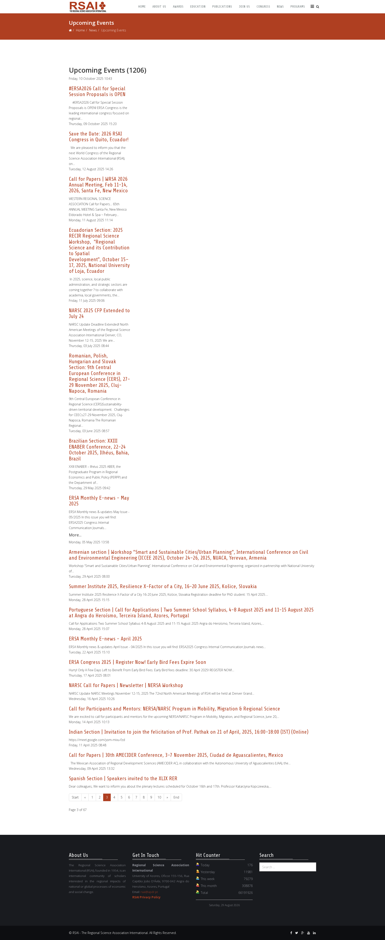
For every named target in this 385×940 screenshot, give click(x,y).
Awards (178, 6)
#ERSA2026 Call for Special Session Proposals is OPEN (97, 91)
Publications (222, 6)
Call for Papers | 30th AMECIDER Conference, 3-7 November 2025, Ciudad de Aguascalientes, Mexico (176, 755)
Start (75, 797)
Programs (298, 6)
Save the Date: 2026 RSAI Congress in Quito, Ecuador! (99, 137)
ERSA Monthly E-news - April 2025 (105, 639)
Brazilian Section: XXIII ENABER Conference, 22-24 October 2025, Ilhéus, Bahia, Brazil (99, 450)
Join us (244, 6)
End (176, 797)
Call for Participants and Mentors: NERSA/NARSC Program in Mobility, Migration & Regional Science (174, 709)
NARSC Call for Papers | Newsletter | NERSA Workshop (126, 685)
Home (142, 6)
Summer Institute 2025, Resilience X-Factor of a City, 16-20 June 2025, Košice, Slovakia (163, 586)
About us (159, 6)
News (280, 6)
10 (159, 797)
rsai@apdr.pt (149, 892)
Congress (263, 6)
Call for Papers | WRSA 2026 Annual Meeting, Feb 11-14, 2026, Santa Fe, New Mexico (98, 185)
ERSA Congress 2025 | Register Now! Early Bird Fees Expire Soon (137, 662)
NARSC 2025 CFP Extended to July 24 (99, 313)
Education (198, 6)
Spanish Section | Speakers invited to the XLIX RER (123, 779)
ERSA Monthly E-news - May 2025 (99, 501)
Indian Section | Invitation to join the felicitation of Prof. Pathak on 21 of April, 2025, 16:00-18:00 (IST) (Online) (188, 732)
